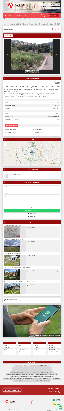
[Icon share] (34, 6)
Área (20, 347)
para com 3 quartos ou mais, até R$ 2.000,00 (19, 374)
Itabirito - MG (16, 18)
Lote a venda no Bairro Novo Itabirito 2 (13, 253)
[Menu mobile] (5, 15)
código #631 (46, 378)
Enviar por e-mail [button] (32, 205)
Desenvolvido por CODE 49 (58, 409)
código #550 (56, 378)
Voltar (58, 18)
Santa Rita (6, 347)
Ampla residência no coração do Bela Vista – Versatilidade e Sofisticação (21, 281)
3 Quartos (36, 349)
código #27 (19, 365)
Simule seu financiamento (33, 15)
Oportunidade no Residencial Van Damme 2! (14, 239)
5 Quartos (36, 354)
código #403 (34, 380)
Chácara (21, 354)
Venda (10, 18)
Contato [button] (25, 15)
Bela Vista (6, 351)
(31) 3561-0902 (55, 8)
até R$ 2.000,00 (15, 376)
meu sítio (6, 349)
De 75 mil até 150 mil (53, 347)
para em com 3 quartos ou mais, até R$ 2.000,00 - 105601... (32, 370)
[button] (8, 54)
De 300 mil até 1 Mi (53, 351)
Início (6, 18)
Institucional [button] (17, 15)
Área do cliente (43, 15)
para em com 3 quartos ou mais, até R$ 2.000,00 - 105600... (32, 372)
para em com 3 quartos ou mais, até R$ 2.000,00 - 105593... (22, 378)
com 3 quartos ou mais (26, 376)
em (36, 365)
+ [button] (4, 143)
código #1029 (18, 380)
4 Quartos (36, 351)
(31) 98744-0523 (55, 4)
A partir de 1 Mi (52, 354)
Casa (20, 345)
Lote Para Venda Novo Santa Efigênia (12, 225)
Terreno (22, 18)
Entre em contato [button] (12, 390)
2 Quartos (36, 347)
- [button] (4, 145)
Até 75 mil (51, 345)
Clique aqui (6, 300)
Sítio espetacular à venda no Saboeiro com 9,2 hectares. (17, 267)
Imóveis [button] (9, 15)
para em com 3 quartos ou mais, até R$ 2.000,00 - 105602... (32, 367)
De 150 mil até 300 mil (54, 349)
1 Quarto (36, 345)
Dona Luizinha (7, 354)
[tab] (8, 35)
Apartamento (22, 349)
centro (5, 345)
